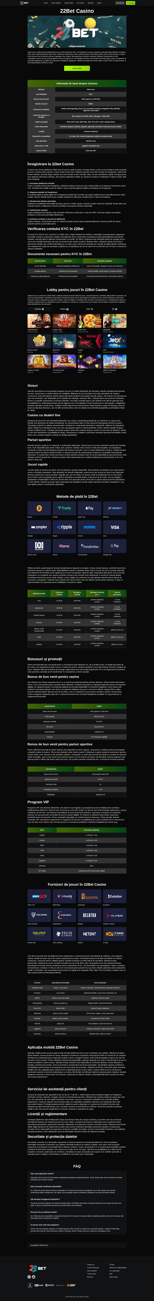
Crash (88, 309)
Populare (38, 309)
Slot (113, 309)
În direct (63, 309)
